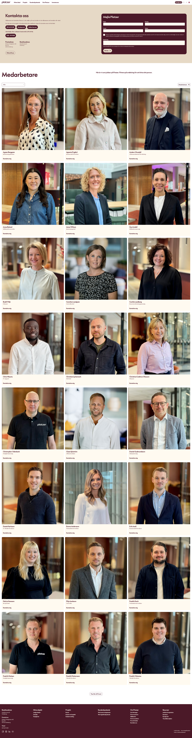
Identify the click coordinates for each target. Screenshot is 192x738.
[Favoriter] (184, 2)
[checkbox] (104, 35)
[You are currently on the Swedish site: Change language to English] (189, 2)
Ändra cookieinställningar (180, 732)
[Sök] (186, 2)
